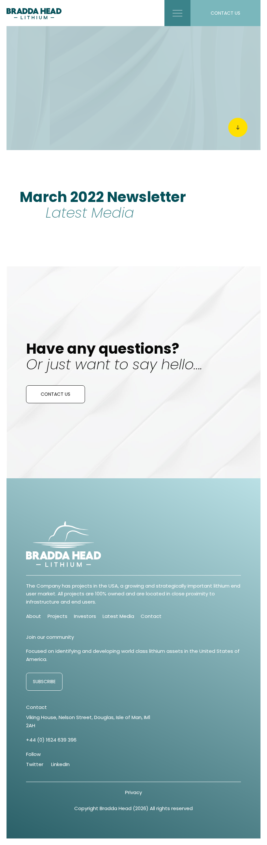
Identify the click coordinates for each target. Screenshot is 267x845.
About (33, 616)
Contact (151, 616)
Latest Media (118, 616)
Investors (85, 616)
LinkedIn (60, 764)
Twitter (34, 764)
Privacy (133, 792)
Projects (57, 616)
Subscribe (44, 681)
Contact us (55, 394)
